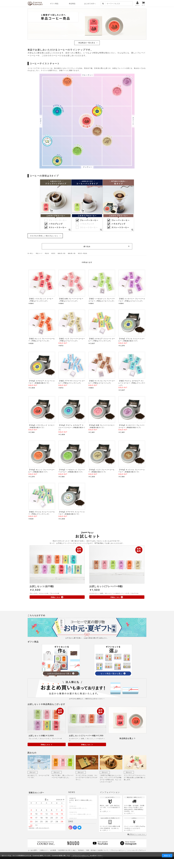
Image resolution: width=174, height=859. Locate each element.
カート (143, 5)
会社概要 (53, 850)
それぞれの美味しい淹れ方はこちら (44, 236)
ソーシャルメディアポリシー (136, 850)
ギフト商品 (54, 4)
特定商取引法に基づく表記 (67, 850)
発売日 (53, 253)
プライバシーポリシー (117, 850)
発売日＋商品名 (82, 253)
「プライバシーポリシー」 (80, 855)
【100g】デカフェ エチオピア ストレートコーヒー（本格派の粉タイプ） (71, 427)
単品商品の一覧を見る (86, 43)
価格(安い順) (61, 253)
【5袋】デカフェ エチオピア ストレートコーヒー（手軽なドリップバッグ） (131, 383)
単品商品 (72, 4)
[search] (103, 3)
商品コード (39, 253)
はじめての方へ (90, 4)
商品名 (47, 253)
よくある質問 (32, 850)
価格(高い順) (72, 253)
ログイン (137, 5)
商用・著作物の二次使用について (97, 850)
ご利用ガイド (43, 850)
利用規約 (81, 850)
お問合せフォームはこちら (137, 834)
